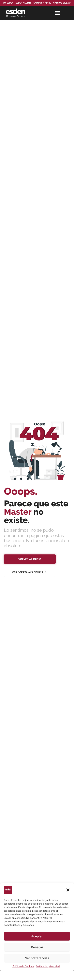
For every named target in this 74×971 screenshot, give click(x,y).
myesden (8, 3)
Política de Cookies (23, 966)
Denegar (37, 947)
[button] (68, 890)
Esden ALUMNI (24, 3)
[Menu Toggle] (57, 13)
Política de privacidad (48, 966)
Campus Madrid (42, 3)
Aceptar (37, 936)
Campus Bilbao (62, 3)
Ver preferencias (37, 958)
